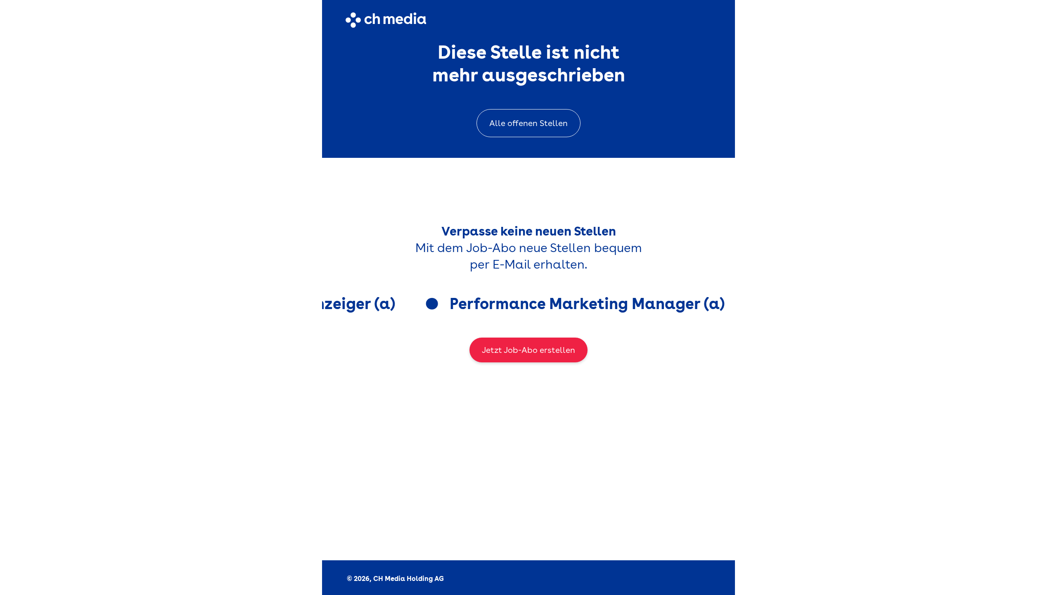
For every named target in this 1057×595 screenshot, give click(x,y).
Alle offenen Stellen (528, 123)
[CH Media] (386, 20)
